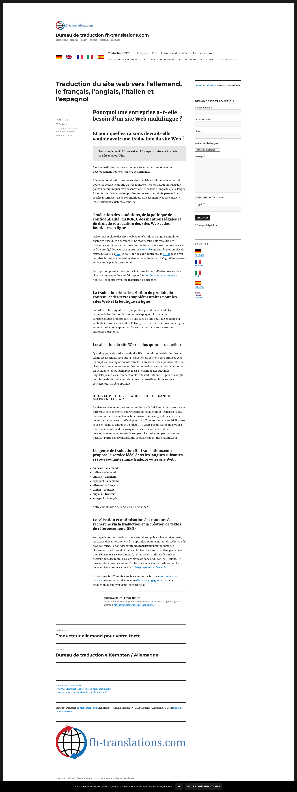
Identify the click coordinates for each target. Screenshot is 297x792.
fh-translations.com (87, 708)
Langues (142, 53)
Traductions (210, 85)
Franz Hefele (62, 120)
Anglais (198, 297)
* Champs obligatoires (206, 225)
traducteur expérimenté (160, 275)
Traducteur (191, 59)
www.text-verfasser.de (69, 685)
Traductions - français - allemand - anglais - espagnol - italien (67, 131)
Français (199, 265)
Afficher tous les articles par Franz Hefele (134, 605)
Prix (154, 53)
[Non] (293, 786)
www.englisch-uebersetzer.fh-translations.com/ (82, 692)
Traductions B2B (118, 53)
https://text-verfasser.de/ (151, 567)
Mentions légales (203, 53)
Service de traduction (219, 59)
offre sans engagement (149, 580)
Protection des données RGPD (127, 59)
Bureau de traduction (164, 59)
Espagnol (199, 287)
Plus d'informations (203, 786)
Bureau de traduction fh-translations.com (102, 35)
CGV (118, 253)
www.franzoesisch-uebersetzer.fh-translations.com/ (84, 689)
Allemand (199, 255)
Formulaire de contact (175, 53)
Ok (179, 786)
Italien (198, 276)
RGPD (166, 253)
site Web (145, 249)
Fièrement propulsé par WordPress (117, 778)
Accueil (198, 85)
